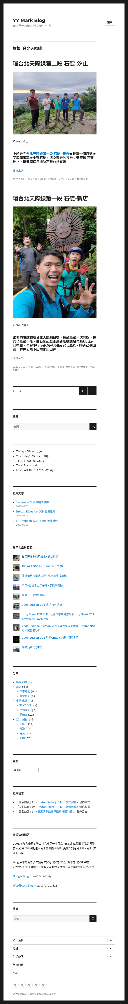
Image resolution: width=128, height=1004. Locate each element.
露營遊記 (25, 696)
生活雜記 (21, 700)
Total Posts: (24, 465)
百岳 (22, 733)
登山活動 (21, 719)
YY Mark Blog (29, 20)
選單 (110, 22)
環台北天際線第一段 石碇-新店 (50, 198)
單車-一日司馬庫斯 (33, 595)
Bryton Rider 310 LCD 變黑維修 (35, 511)
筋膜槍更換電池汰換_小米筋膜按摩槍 (44, 575)
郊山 (30, 179)
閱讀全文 (18, 170)
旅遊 (19, 686)
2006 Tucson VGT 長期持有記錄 (42, 604)
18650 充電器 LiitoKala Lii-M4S (42, 566)
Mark (16, 973)
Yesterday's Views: (29, 456)
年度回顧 (21, 682)
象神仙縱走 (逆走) (33, 647)
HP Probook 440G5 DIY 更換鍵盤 (37, 520)
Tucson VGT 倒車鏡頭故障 (32, 502)
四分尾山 (52, 179)
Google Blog (21, 876)
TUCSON (25, 705)
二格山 (39, 366)
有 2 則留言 (82, 179)
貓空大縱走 (82, 366)
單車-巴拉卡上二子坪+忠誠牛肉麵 (42, 585)
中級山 (24, 724)
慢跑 (22, 728)
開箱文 (24, 714)
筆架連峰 (70, 366)
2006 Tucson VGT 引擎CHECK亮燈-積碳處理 (50, 637)
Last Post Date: (26, 470)
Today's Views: (26, 451)
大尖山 (62, 179)
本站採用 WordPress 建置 (43, 994)
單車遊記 (25, 691)
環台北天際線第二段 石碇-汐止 (50, 63)
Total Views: (24, 460)
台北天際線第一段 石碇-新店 (47, 154)
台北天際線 (40, 179)
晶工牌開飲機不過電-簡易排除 (40, 556)
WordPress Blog (23, 885)
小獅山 (60, 366)
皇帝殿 (70, 179)
